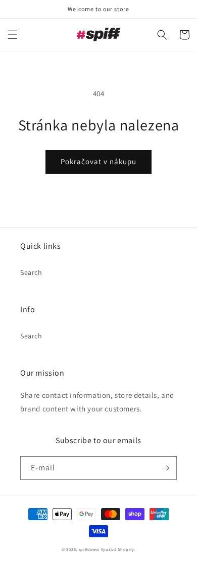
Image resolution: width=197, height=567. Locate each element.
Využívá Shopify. (118, 549)
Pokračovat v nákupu (98, 161)
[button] (13, 35)
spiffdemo (89, 549)
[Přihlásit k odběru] (165, 468)
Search (31, 272)
